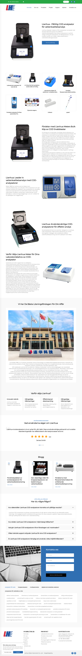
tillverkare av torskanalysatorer (30, 595)
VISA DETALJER (14, 78)
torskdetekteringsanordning (30, 611)
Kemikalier (44, 638)
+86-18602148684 (14, 1)
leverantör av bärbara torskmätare (16, 606)
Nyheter (64, 7)
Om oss (36, 7)
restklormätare (68, 603)
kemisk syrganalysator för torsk (32, 617)
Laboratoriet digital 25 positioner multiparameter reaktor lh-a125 (50, 91)
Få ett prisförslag (50, 42)
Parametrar (44, 644)
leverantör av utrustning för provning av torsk (36, 614)
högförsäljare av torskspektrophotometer (30, 601)
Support (57, 7)
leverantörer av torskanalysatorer (50, 595)
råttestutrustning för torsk (34, 603)
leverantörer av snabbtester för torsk (60, 614)
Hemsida (29, 7)
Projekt (51, 7)
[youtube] (74, 2)
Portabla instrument (46, 636)
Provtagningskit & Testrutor (48, 640)
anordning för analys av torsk (25, 598)
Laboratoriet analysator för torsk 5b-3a (14, 86)
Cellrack (50, 112)
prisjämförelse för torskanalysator (16, 603)
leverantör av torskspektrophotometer (40, 609)
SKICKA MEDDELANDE (56, 575)
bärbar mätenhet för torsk (65, 598)
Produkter (43, 7)
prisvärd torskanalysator (13, 611)
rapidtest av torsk (11, 601)
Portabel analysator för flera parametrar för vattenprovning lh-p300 (14, 113)
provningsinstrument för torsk (15, 620)
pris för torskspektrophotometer (52, 603)
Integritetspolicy (48, 653)
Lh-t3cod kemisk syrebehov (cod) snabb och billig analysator (32, 86)
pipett (68, 112)
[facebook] (71, 2)
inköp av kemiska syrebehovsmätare (46, 598)
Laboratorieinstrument (47, 634)
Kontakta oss (72, 7)
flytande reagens (32, 110)
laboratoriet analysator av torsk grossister (51, 611)
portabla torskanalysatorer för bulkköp (17, 609)
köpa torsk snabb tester (50, 601)
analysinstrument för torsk (14, 614)
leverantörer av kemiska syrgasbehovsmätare (40, 606)
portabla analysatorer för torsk (61, 609)
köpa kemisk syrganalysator (14, 617)
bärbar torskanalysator (13, 595)
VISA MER (9, 484)
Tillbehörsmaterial (46, 642)
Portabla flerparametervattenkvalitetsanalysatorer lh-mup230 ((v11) (68, 91)
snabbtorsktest (11, 598)
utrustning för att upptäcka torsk (53, 617)
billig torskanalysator (67, 595)
